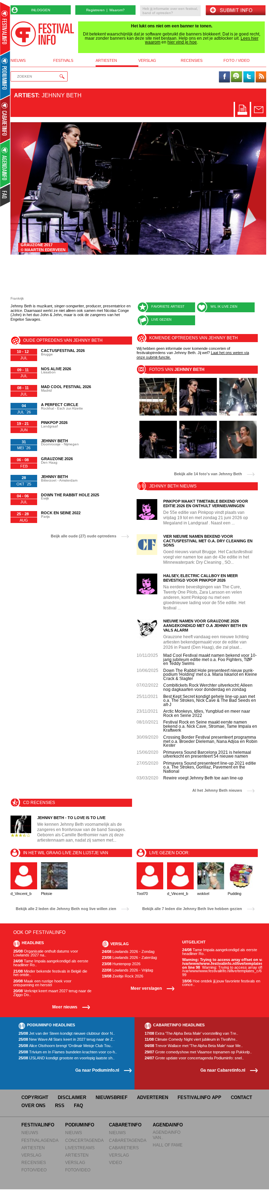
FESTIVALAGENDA (39, 1140)
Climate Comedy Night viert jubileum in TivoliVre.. (191, 1039)
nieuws (18, 61)
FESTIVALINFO (37, 1124)
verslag (147, 61)
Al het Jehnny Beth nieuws (217, 790)
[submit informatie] (235, 10)
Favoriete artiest (168, 306)
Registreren (95, 10)
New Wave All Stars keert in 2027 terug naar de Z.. (67, 1039)
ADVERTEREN (152, 1097)
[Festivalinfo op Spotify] (236, 77)
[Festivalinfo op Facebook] (224, 77)
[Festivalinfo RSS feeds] (261, 77)
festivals (63, 61)
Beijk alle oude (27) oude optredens (83, 536)
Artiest (26, 95)
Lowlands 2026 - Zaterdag (129, 958)
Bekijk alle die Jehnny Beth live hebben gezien (192, 909)
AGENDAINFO (168, 1124)
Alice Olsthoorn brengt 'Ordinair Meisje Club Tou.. (65, 1046)
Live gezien (161, 319)
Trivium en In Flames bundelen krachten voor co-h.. (68, 1052)
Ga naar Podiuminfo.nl (97, 1070)
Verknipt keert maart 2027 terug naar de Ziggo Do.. (52, 992)
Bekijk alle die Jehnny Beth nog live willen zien (66, 909)
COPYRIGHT (34, 1097)
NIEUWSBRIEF (111, 1097)
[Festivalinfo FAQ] (5, 195)
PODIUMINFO (79, 1124)
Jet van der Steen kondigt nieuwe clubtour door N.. (67, 1033)
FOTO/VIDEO (34, 1170)
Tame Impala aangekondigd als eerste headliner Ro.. (50, 963)
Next (251, 188)
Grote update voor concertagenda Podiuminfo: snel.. (194, 1058)
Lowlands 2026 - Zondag (128, 952)
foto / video (236, 61)
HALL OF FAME (167, 1145)
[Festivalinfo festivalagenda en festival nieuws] (5, 28)
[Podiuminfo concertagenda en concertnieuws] (5, 75)
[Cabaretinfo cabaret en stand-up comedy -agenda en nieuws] (5, 119)
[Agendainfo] (5, 163)
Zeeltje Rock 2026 (122, 976)
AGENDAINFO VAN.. (166, 1134)
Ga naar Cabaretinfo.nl (222, 1070)
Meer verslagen (146, 988)
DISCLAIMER (72, 1097)
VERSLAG (31, 1155)
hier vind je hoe (182, 42)
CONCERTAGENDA (84, 1140)
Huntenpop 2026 (121, 964)
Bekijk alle (208, 474)
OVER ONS (33, 1105)
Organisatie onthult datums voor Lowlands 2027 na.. (45, 953)
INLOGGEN (40, 10)
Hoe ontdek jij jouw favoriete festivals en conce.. (221, 983)
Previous (26, 188)
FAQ (78, 1105)
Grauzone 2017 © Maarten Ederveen (43, 247)
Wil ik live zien (224, 306)
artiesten (106, 61)
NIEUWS (29, 1132)
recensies (191, 61)
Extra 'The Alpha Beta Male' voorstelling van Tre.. (191, 1033)
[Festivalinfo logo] (42, 33)
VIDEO (115, 1162)
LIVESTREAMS (80, 1147)
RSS (59, 1105)
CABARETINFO (125, 1124)
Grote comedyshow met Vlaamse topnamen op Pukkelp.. (198, 1052)
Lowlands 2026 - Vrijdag (127, 970)
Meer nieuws (64, 1007)
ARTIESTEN (33, 1147)
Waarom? (117, 10)
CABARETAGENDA (127, 1140)
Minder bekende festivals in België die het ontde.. (50, 973)
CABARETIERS (124, 1147)
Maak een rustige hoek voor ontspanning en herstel (42, 983)
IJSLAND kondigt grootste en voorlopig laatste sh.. (67, 1058)
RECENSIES (33, 1162)
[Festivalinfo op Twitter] (249, 77)
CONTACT (241, 1097)
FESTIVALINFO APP (199, 1097)
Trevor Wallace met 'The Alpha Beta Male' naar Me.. (194, 1046)
